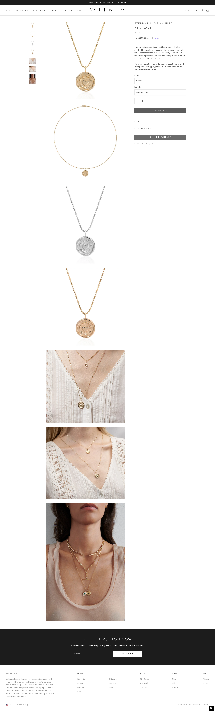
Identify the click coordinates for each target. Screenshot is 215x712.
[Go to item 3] (32, 42)
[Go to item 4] (32, 51)
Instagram (81, 683)
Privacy (206, 679)
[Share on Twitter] (146, 144)
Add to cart (160, 110)
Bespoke (68, 10)
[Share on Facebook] (143, 144)
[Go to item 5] (32, 60)
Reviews (80, 687)
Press (79, 691)
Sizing (174, 683)
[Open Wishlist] (211, 708)
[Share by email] (153, 144)
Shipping (113, 679)
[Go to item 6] (32, 69)
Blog (174, 679)
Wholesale (144, 683)
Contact (176, 687)
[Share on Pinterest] (150, 144)
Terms (205, 683)
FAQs (111, 687)
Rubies (80, 10)
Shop (8, 10)
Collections (22, 10)
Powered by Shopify (199, 705)
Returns (112, 683)
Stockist (143, 687)
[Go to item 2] (32, 33)
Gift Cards (144, 679)
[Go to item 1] (32, 25)
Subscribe (127, 654)
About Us (81, 679)
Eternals (54, 10)
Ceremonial (39, 10)
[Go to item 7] (32, 79)
